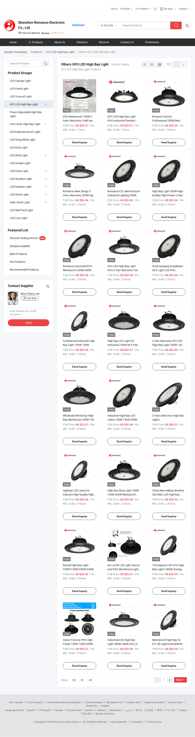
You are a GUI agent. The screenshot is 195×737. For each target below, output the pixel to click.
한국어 (139, 710)
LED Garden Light (20, 163)
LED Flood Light (19, 171)
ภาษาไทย (170, 710)
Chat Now (31, 298)
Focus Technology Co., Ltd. (73, 721)
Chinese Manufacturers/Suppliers (64, 702)
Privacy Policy (154, 721)
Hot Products (16, 702)
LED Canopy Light (20, 81)
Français (58, 710)
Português (44, 710)
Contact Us (127, 42)
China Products (35, 702)
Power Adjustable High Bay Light (26, 114)
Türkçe (182, 710)
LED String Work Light (22, 139)
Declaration (137, 721)
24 (73, 680)
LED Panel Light (19, 88)
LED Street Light (19, 194)
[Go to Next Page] (183, 64)
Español (31, 710)
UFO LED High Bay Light (24, 104)
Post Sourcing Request (187, 25)
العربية (128, 710)
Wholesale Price (114, 702)
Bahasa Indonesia (105, 713)
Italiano (89, 710)
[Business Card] (47, 286)
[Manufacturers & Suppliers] (28, 7)
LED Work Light (19, 155)
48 (90, 680)
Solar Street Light (20, 202)
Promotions (152, 42)
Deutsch (101, 710)
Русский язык (74, 710)
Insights (105, 705)
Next (179, 680)
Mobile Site (91, 705)
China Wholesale (93, 702)
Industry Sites (134, 702)
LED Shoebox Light (21, 179)
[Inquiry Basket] (156, 8)
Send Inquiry (79, 142)
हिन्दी (159, 710)
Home (13, 42)
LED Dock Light (19, 147)
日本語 (149, 710)
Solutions (82, 42)
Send (29, 322)
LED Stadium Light (21, 186)
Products (37, 42)
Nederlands (115, 710)
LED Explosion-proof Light (25, 132)
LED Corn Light (18, 218)
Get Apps (168, 8)
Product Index (175, 702)
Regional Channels (154, 702)
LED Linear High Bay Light (25, 124)
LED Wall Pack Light (21, 210)
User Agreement (119, 721)
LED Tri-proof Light (21, 96)
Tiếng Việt (86, 713)
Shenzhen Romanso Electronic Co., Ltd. (41, 25)
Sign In (114, 8)
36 (82, 680)
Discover (104, 42)
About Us (59, 42)
